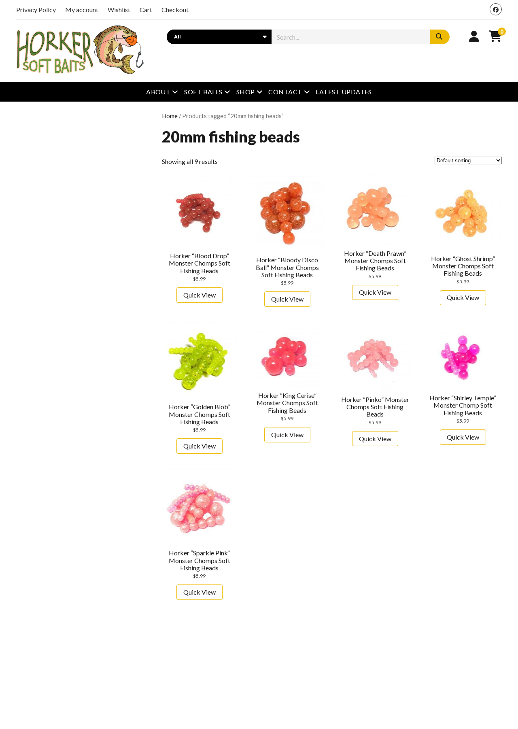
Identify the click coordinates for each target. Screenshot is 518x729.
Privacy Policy (36, 9)
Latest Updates (344, 92)
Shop (245, 92)
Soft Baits (203, 92)
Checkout (175, 9)
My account (81, 9)
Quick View (199, 295)
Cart (146, 9)
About (158, 92)
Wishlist (119, 9)
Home (170, 115)
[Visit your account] (474, 36)
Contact (285, 92)
